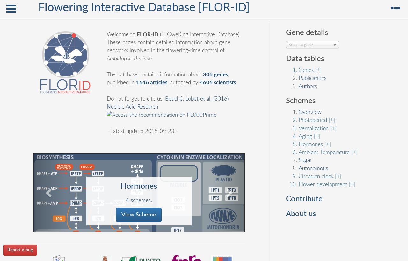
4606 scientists (218, 82)
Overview (310, 112)
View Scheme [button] (138, 215)
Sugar (305, 160)
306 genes (215, 74)
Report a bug (20, 250)
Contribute (304, 199)
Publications (312, 78)
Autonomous (313, 168)
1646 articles (151, 82)
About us (301, 214)
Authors (308, 86)
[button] (49, 192)
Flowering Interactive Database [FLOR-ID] (144, 7)
